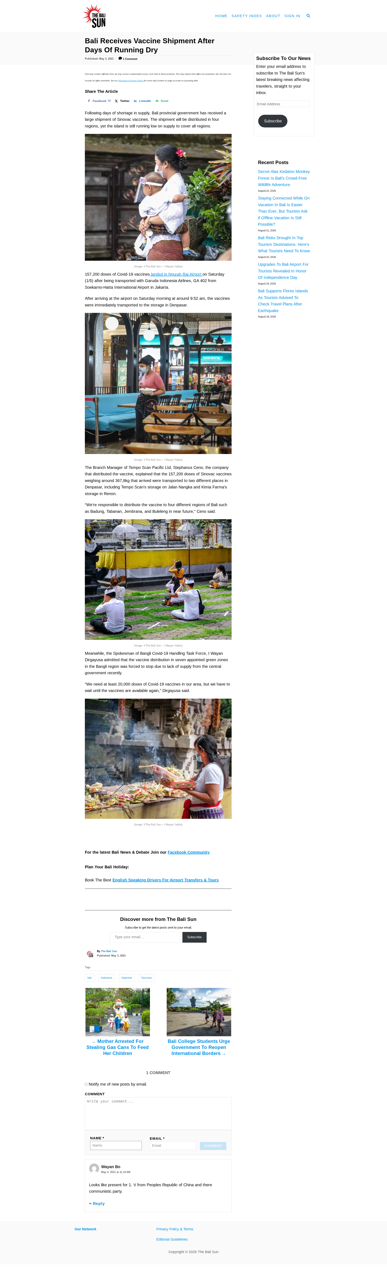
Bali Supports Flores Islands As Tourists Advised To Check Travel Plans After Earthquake (283, 301)
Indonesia (106, 977)
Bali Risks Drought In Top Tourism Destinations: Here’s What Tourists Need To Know (284, 244)
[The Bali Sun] (109, 16)
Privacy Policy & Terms (174, 1229)
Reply (99, 1203)
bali (89, 977)
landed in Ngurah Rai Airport (176, 274)
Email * (157, 1139)
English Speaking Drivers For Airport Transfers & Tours (165, 880)
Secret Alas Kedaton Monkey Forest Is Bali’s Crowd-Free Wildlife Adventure (284, 178)
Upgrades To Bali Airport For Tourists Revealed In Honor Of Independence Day (283, 271)
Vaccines (146, 977)
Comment (95, 1094)
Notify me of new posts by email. (118, 1084)
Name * (97, 1138)
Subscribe (194, 937)
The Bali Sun (109, 951)
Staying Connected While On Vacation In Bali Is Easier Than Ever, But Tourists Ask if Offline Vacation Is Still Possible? (284, 211)
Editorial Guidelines (172, 1239)
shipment (126, 977)
